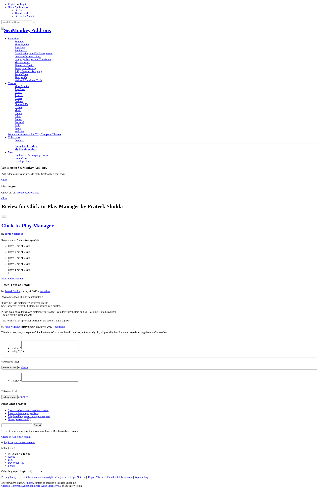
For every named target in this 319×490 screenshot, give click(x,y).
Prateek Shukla (12, 291)
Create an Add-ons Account (15, 436)
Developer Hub (23, 161)
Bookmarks (21, 50)
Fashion (19, 101)
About (11, 456)
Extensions (13, 38)
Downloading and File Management (34, 53)
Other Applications (18, 7)
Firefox (18, 10)
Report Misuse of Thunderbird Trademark (110, 477)
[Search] (34, 22)
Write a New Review (12, 278)
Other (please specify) (19, 419)
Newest (18, 92)
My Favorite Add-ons (26, 149)
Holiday (19, 107)
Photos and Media (24, 65)
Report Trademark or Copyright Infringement (44, 477)
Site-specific (21, 77)
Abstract (19, 95)
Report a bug (141, 477)
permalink (45, 291)
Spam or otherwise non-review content (28, 410)
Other (18, 116)
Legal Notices (78, 477)
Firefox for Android (25, 16)
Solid (17, 125)
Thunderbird (21, 13)
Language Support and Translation (33, 59)
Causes (18, 98)
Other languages (9, 471)
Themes (12, 83)
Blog (10, 459)
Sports (18, 128)
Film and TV (21, 104)
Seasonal (19, 122)
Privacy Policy (9, 477)
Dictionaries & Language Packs (31, 155)
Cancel (24, 367)
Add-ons (41, 30)
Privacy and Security (25, 68)
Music (18, 110)
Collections (14, 137)
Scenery (19, 119)
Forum (11, 465)
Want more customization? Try (34, 134)
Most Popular (22, 44)
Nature (18, 113)
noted (30, 482)
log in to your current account (19, 442)
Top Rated (20, 47)
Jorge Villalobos (14, 233)
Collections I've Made (26, 146)
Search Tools (21, 74)
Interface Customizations (28, 56)
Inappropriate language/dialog (23, 413)
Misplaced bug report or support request (29, 416)
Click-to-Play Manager (27, 226)
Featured (19, 41)
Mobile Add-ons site (27, 192)
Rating (15, 351)
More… (12, 152)
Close (4, 179)
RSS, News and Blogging (28, 71)
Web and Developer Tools (28, 80)
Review (16, 348)
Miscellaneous (22, 62)
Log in (23, 4)
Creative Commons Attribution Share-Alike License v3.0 (31, 485)
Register (12, 4)
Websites (19, 131)
